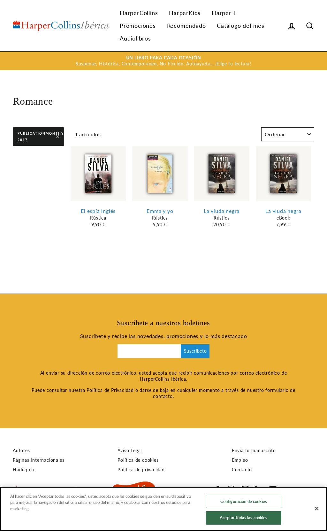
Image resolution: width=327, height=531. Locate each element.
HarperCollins (139, 12)
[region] (163, 509)
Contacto (242, 469)
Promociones (138, 25)
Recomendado (186, 25)
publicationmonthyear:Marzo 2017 (41, 136)
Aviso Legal (130, 450)
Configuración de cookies (243, 501)
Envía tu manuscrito (254, 450)
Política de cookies (138, 460)
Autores (21, 450)
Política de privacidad (141, 469)
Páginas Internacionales (38, 460)
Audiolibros (135, 38)
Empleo (240, 460)
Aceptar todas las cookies (243, 517)
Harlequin (23, 469)
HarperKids (185, 12)
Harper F (224, 12)
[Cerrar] (317, 508)
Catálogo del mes (240, 25)
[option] (163, 61)
